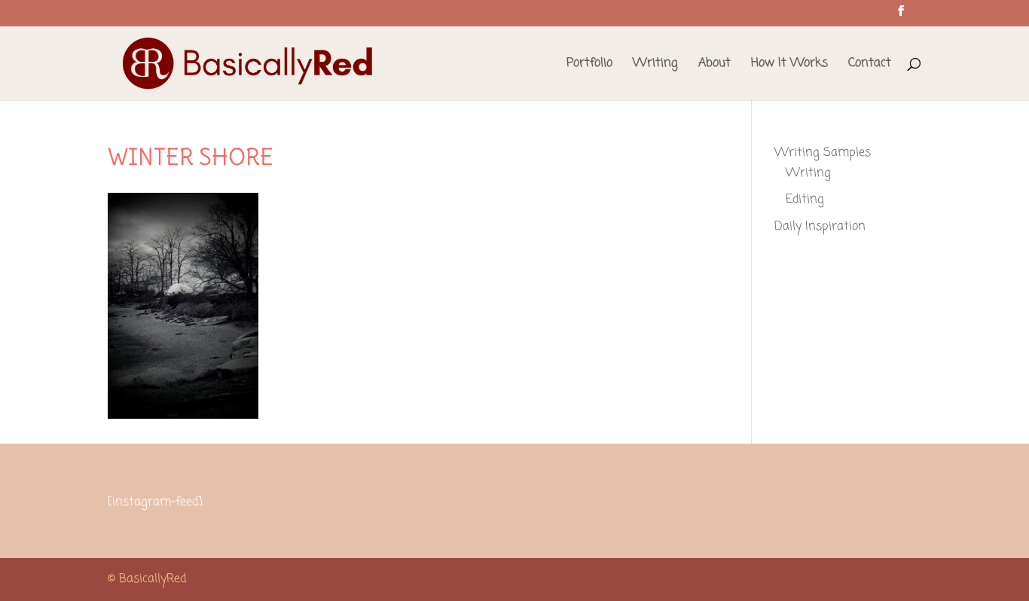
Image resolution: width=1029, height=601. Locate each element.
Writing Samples (822, 153)
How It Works (789, 65)
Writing (655, 65)
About (714, 65)
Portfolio (589, 65)
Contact (869, 65)
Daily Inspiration (820, 227)
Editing (805, 200)
